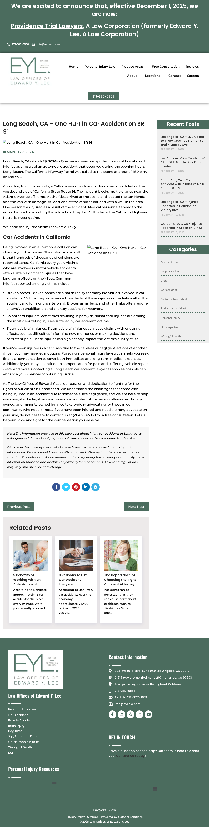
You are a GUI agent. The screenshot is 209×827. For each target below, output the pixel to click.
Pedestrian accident (173, 308)
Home (73, 66)
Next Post (136, 507)
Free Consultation (166, 66)
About (132, 76)
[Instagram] (139, 714)
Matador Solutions (130, 816)
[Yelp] (130, 714)
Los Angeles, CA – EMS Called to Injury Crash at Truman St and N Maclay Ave (182, 141)
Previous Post (18, 507)
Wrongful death (171, 336)
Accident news (170, 262)
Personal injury (170, 317)
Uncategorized (170, 327)
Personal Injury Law (99, 66)
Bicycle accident (171, 271)
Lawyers (99, 810)
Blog (164, 280)
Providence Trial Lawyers (47, 26)
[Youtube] (148, 714)
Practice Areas (132, 66)
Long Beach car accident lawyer (80, 369)
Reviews (192, 66)
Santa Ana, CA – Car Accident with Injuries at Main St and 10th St (182, 184)
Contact (174, 76)
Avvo (112, 810)
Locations (152, 76)
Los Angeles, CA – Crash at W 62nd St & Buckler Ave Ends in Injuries (183, 162)
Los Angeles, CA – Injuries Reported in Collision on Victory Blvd (179, 206)
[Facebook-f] (112, 714)
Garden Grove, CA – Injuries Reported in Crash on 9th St (181, 226)
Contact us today (130, 756)
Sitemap (93, 816)
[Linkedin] (121, 714)
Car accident (169, 289)
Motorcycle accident (174, 299)
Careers (193, 76)
